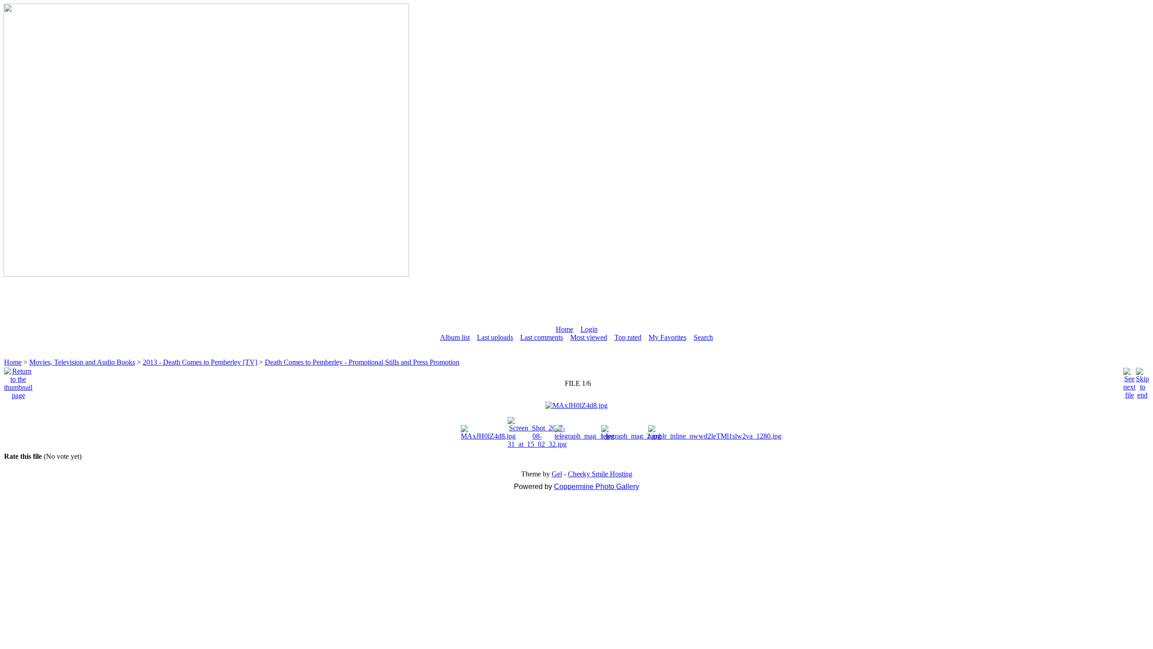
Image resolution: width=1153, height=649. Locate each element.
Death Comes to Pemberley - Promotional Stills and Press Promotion (362, 362)
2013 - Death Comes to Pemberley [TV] (200, 362)
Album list (455, 337)
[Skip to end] (1142, 381)
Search (703, 337)
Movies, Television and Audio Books (82, 362)
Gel (557, 474)
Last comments (541, 337)
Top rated (627, 337)
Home (564, 329)
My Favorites (667, 337)
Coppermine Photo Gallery (596, 486)
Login (589, 329)
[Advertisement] (576, 297)
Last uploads (495, 337)
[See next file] (1129, 381)
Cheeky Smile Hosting (600, 474)
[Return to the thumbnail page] (18, 381)
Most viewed (588, 337)
